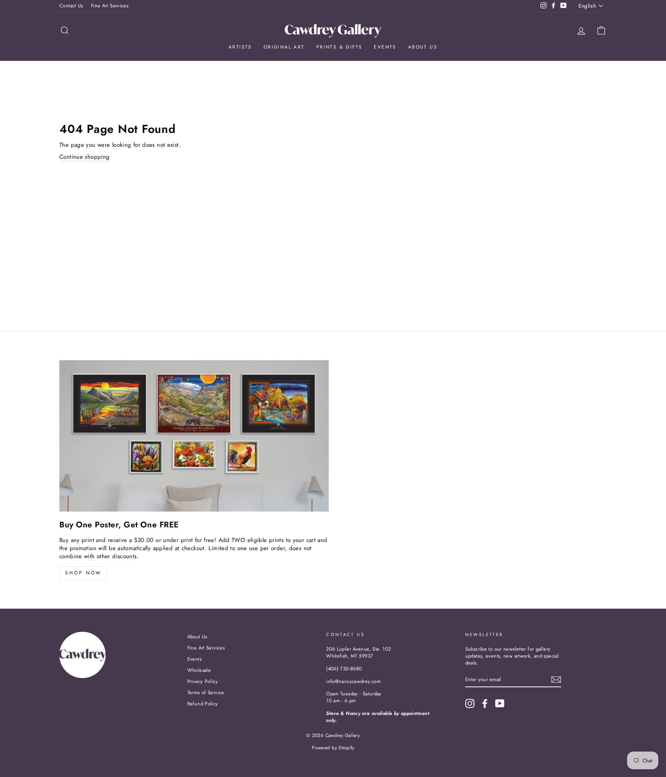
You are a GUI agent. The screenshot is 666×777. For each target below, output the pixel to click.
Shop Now (83, 572)
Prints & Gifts (339, 47)
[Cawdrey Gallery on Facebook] (484, 703)
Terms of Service (205, 692)
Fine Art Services (109, 5)
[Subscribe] (556, 679)
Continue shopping (84, 157)
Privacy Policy (202, 681)
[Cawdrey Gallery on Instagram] (469, 703)
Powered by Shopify (333, 747)
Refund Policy (202, 703)
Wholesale (199, 670)
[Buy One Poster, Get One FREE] (194, 436)
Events (385, 47)
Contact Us (71, 5)
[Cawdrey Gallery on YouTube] (500, 703)
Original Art (284, 47)
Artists (240, 47)
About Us (422, 47)
